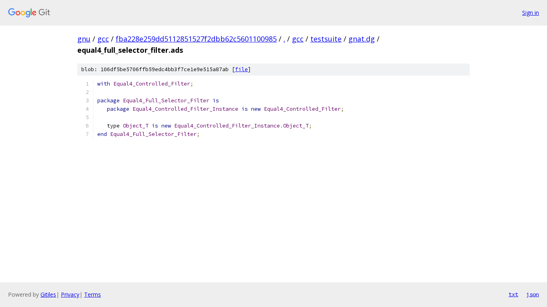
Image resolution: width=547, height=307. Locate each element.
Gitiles (48, 294)
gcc (103, 39)
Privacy (70, 294)
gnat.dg (361, 39)
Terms (92, 294)
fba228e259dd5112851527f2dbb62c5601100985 (196, 39)
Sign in (530, 12)
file (241, 69)
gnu (83, 39)
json (532, 294)
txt (513, 294)
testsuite (326, 39)
